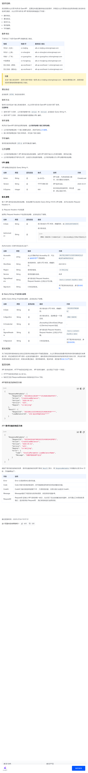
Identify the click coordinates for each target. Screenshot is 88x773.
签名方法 (64, 359)
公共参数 (44, 130)
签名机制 (71, 342)
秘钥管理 (33, 258)
